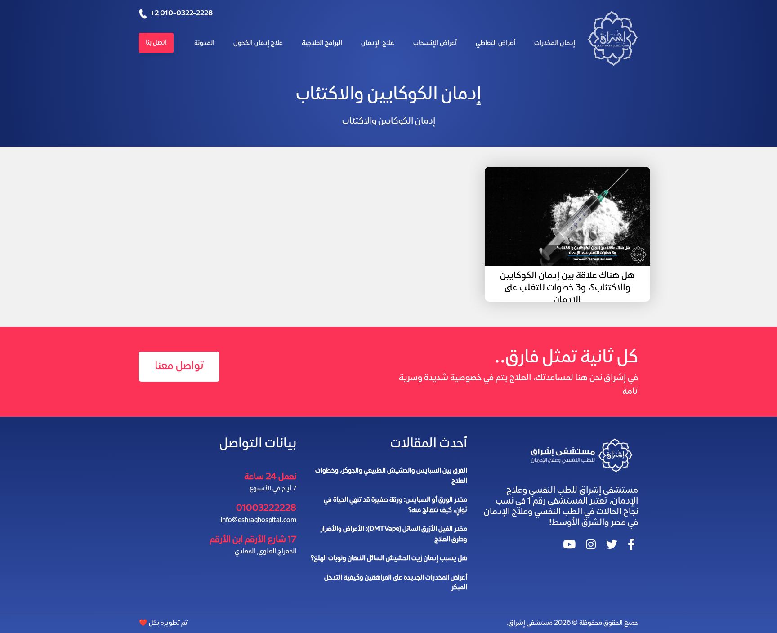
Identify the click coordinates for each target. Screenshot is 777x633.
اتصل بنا (156, 43)
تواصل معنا (179, 366)
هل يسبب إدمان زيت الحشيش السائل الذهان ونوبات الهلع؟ (389, 559)
